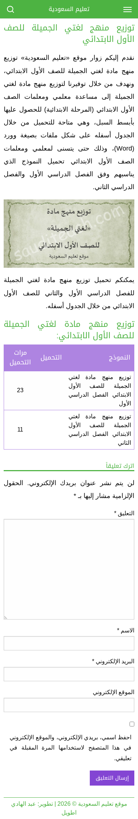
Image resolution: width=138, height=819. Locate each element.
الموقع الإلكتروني (113, 692)
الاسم (125, 630)
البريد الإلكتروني (113, 661)
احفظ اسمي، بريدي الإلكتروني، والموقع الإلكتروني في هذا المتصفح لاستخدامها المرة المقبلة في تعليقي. (70, 748)
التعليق (124, 513)
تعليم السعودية (69, 9)
